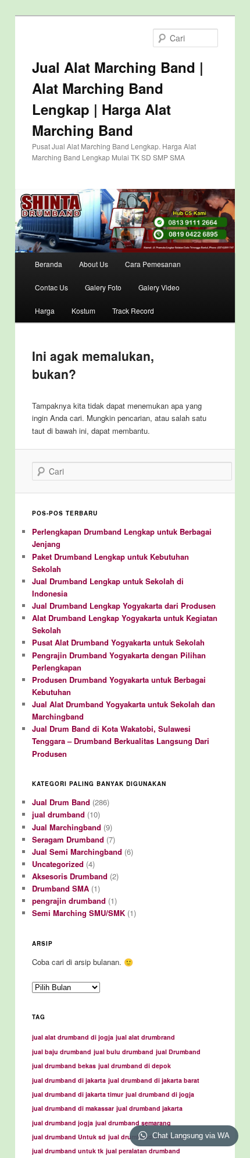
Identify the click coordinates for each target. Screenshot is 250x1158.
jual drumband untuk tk (67, 1150)
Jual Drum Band (61, 802)
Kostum (83, 310)
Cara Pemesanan (153, 264)
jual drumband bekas (64, 1065)
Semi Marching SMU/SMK (78, 912)
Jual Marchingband (66, 827)
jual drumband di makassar (73, 1108)
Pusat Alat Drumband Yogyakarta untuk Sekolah (118, 642)
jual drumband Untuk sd (69, 1136)
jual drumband (58, 814)
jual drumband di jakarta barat (153, 1080)
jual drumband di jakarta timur (77, 1094)
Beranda (48, 264)
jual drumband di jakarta (69, 1080)
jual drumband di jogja (160, 1094)
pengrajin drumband (69, 900)
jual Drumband (178, 1051)
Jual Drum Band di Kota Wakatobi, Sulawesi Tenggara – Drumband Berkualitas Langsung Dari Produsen (120, 741)
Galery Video (159, 287)
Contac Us (51, 287)
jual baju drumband (61, 1051)
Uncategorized (58, 863)
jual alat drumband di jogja (72, 1037)
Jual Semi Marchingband (77, 851)
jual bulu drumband (123, 1051)
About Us (93, 264)
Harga (45, 310)
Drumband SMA (60, 888)
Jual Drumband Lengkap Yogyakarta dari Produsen (124, 605)
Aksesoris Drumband (70, 876)
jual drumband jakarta (149, 1108)
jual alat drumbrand (145, 1037)
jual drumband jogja (62, 1122)
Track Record (133, 310)
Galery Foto (103, 287)
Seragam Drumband (68, 839)
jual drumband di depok (134, 1065)
